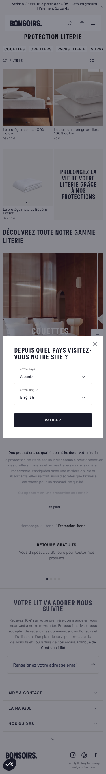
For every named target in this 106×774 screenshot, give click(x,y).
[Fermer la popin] (95, 344)
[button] (9, 764)
